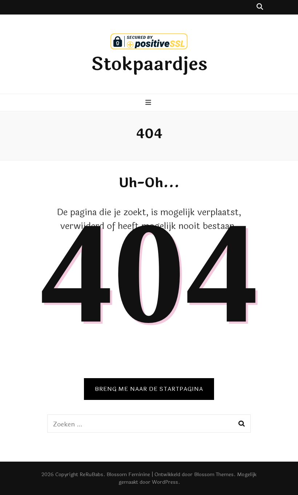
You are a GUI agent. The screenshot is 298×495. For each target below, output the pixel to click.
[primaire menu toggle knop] (149, 103)
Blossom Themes (214, 474)
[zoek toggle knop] (260, 7)
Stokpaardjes (149, 64)
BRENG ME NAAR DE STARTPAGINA (149, 388)
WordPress (165, 482)
